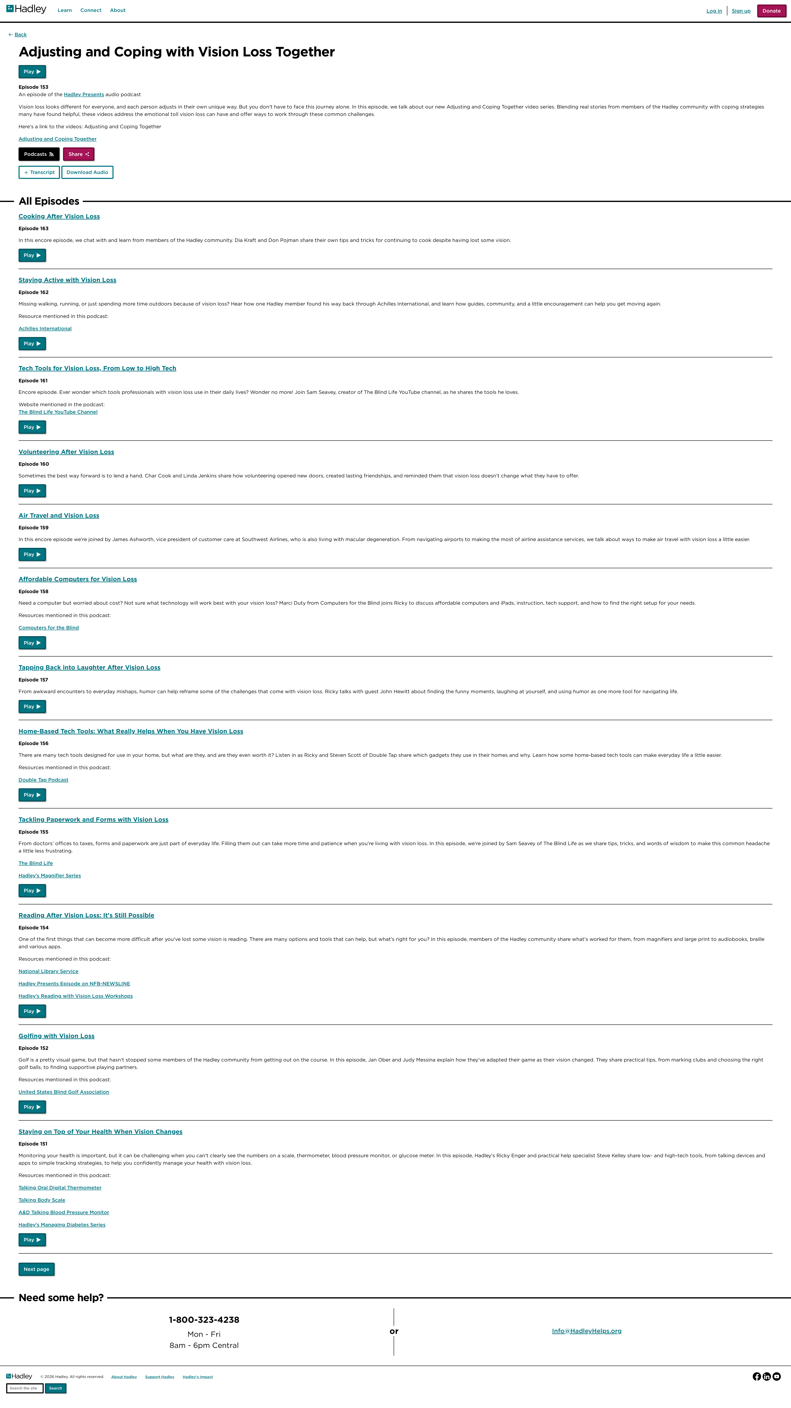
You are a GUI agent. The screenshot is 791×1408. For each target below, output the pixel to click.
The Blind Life (36, 863)
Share (76, 154)
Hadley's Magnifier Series (50, 875)
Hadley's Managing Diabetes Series (62, 1224)
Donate (772, 11)
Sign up (741, 11)
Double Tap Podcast (43, 780)
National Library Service (48, 971)
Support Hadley (159, 1377)
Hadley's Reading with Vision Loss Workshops (76, 996)
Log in (714, 11)
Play (29, 71)
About (118, 10)
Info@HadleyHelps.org (587, 1331)
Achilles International (45, 328)
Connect (91, 10)
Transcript (42, 172)
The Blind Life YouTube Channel (58, 412)
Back (21, 34)
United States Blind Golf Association (64, 1092)
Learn (65, 10)
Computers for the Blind (49, 627)
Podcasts (35, 154)
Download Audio (87, 172)
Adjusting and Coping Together (58, 139)
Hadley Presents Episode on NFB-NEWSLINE (74, 983)
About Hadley (124, 1377)
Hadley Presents (84, 94)
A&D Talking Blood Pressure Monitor (64, 1212)
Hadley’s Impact (198, 1377)
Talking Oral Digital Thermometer (60, 1187)
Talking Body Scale (42, 1200)
